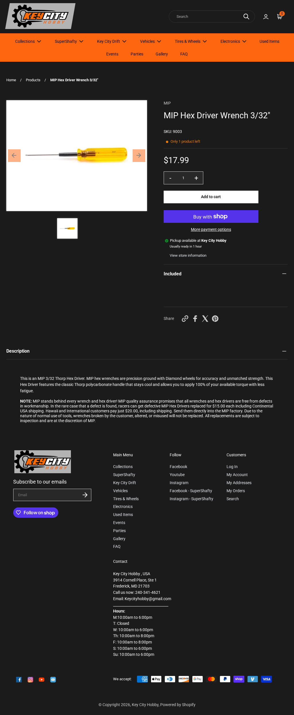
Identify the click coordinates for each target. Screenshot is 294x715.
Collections (25, 41)
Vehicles (147, 41)
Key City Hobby (145, 704)
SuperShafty (66, 41)
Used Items (269, 41)
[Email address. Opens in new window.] (53, 679)
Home (11, 80)
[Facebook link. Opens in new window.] (19, 679)
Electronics (230, 41)
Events (112, 54)
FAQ (184, 54)
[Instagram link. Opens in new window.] (30, 679)
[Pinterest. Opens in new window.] (215, 318)
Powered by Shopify (178, 704)
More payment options (211, 229)
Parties (137, 54)
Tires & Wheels (187, 41)
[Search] (246, 16)
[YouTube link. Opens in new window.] (41, 679)
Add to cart (211, 196)
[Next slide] (139, 155)
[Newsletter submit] (85, 495)
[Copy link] (185, 318)
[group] (67, 228)
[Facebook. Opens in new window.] (195, 318)
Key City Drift (108, 41)
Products (33, 80)
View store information (188, 255)
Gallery (162, 54)
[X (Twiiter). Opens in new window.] (205, 318)
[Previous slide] (14, 155)
